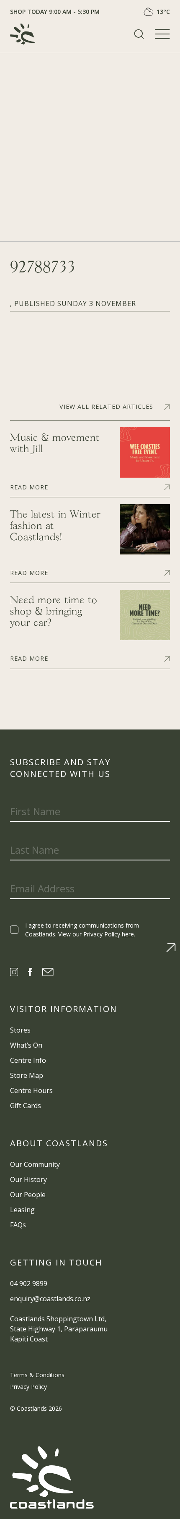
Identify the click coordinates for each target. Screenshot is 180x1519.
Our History (28, 1179)
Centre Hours (31, 1090)
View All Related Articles (106, 407)
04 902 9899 (28, 1283)
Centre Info (28, 1060)
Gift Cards (25, 1105)
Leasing (22, 1209)
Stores (20, 1030)
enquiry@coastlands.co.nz (50, 1298)
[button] (139, 34)
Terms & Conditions (37, 1375)
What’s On (26, 1045)
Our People (28, 1194)
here (128, 934)
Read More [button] (29, 486)
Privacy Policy (28, 1387)
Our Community (35, 1164)
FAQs (18, 1224)
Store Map (26, 1075)
